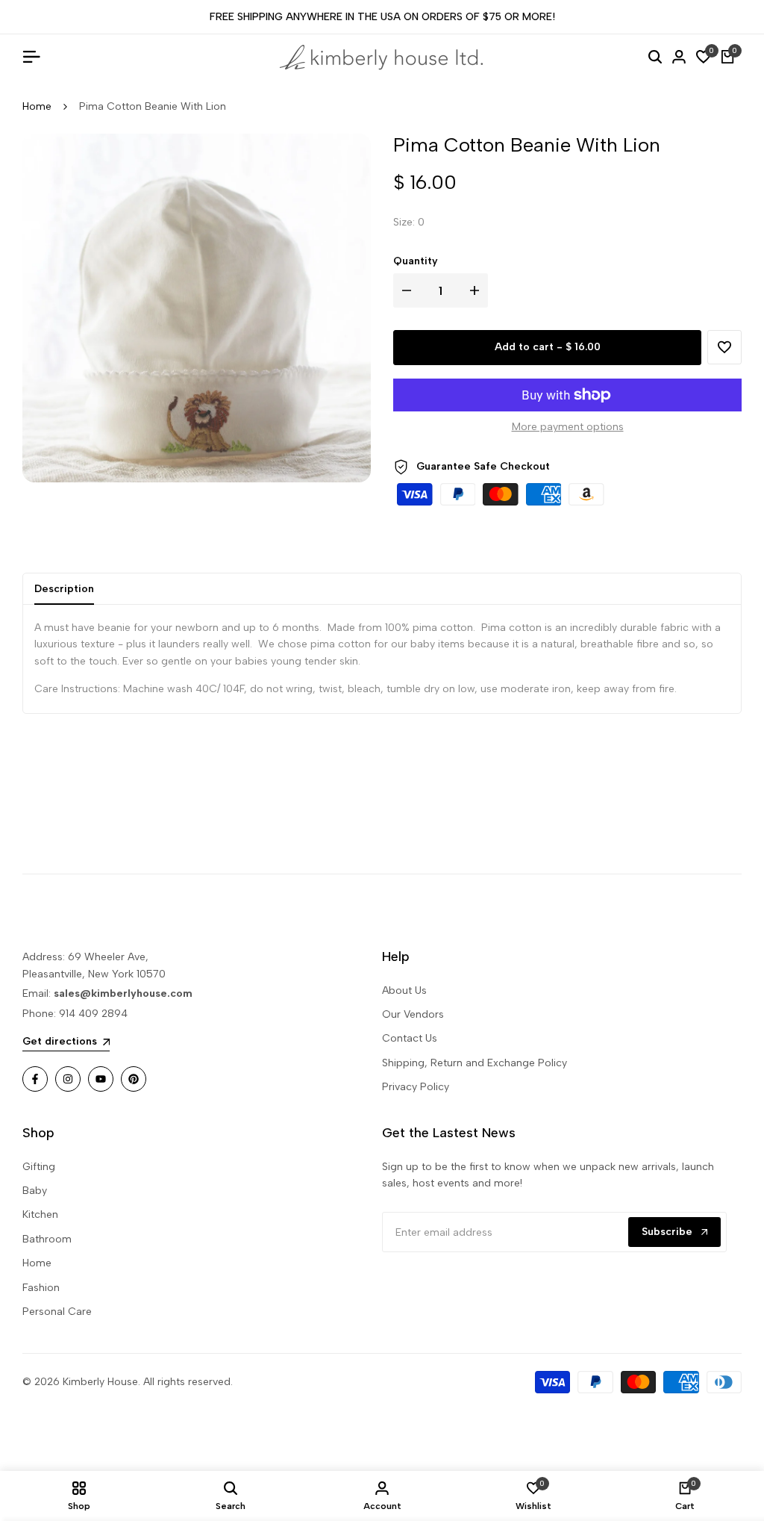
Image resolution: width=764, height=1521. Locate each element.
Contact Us (409, 1038)
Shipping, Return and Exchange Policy (474, 1063)
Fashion (41, 1287)
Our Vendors (413, 1014)
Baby (34, 1190)
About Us (404, 990)
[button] (724, 347)
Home (36, 106)
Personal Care (57, 1311)
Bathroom (47, 1239)
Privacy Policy (415, 1086)
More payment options (568, 426)
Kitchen (40, 1214)
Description (64, 588)
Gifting (38, 1166)
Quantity (415, 261)
